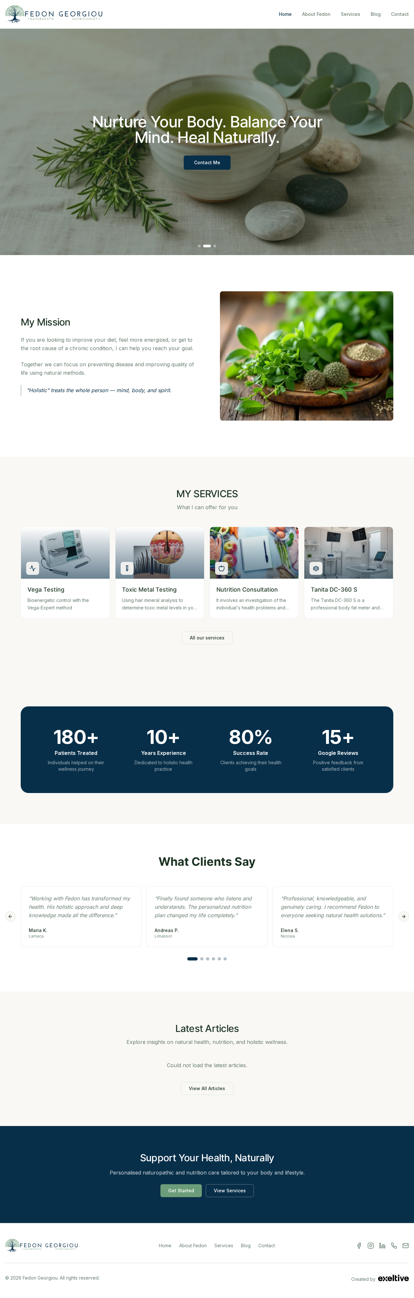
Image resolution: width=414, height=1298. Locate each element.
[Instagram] (370, 1245)
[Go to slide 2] (201, 958)
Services (350, 14)
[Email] (405, 1245)
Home (285, 14)
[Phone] (394, 1245)
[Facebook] (359, 1245)
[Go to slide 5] (219, 958)
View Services (230, 1190)
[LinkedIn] (382, 1245)
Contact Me (207, 162)
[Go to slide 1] (192, 958)
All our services (207, 637)
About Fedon (316, 14)
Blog (376, 14)
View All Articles (207, 1088)
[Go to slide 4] (213, 958)
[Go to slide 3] (207, 958)
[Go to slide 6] (225, 958)
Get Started (181, 1190)
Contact (400, 14)
